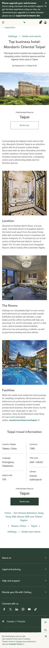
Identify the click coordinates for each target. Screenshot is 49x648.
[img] (46, 3)
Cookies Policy (15, 644)
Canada (10, 621)
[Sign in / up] (45, 22)
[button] (46, 636)
